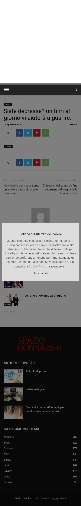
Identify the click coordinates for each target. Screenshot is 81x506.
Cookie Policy (37, 266)
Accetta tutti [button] (41, 273)
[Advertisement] (40, 42)
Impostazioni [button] (56, 266)
